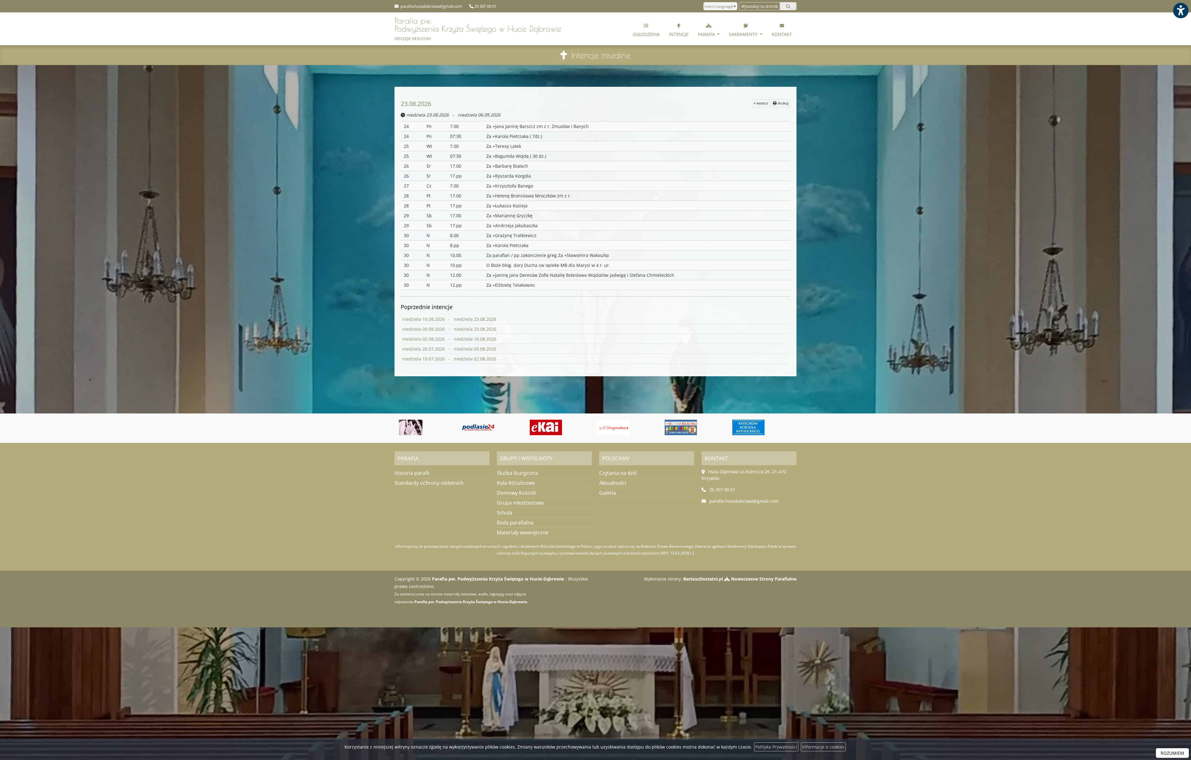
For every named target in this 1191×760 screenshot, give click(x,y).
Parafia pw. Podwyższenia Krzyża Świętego (478, 28)
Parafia (707, 34)
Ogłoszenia (646, 34)
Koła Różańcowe (516, 482)
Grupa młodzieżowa (520, 502)
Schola (504, 512)
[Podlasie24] (411, 427)
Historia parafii (412, 473)
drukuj (782, 103)
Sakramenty (744, 34)
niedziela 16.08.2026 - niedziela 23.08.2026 (449, 319)
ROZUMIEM (1172, 753)
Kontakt (782, 34)
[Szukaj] (788, 6)
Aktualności (612, 482)
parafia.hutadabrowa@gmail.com (430, 6)
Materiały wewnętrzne (522, 532)
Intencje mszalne (601, 55)
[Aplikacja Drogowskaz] (546, 427)
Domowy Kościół (516, 492)
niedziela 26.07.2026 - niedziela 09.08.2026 (449, 349)
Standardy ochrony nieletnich (429, 482)
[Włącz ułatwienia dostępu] (1180, 10)
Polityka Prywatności (776, 747)
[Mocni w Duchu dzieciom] (613, 427)
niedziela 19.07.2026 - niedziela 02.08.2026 (449, 359)
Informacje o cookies (823, 747)
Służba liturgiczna (517, 473)
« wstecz (761, 103)
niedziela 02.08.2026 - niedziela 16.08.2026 (449, 339)
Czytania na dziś (618, 473)
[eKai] (478, 427)
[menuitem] (646, 28)
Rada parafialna (515, 522)
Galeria (607, 492)
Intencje (679, 34)
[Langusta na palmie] (748, 427)
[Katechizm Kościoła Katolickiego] (681, 427)
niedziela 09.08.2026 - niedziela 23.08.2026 (449, 329)
